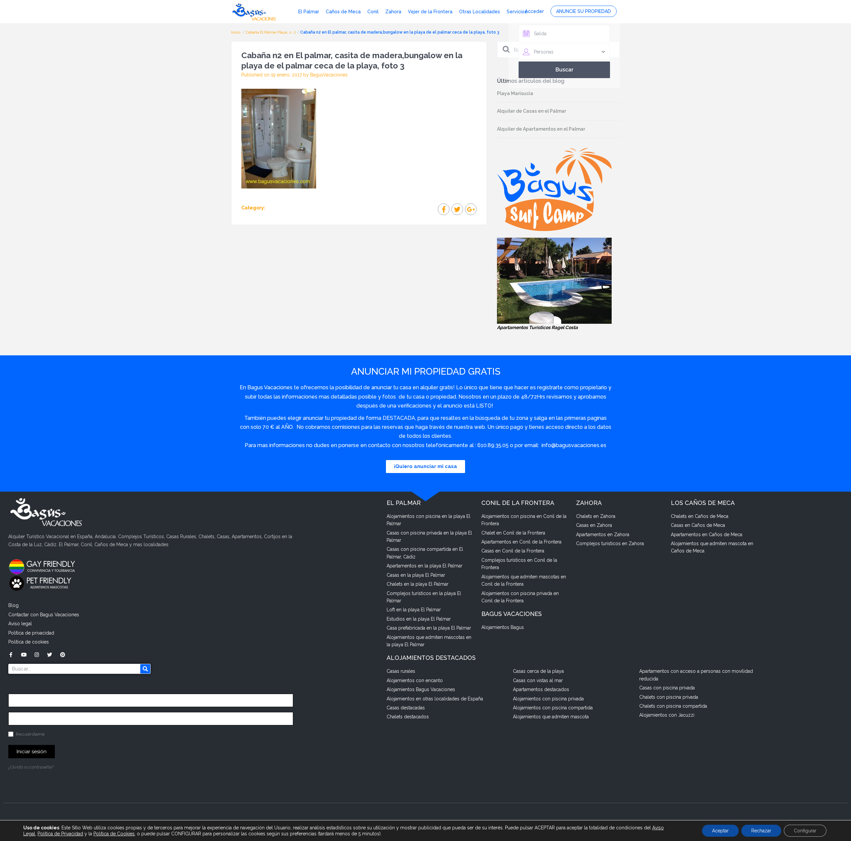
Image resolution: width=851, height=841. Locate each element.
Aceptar (720, 830)
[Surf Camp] (554, 189)
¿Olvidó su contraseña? (31, 767)
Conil (373, 11)
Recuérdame (30, 734)
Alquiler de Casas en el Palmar (531, 111)
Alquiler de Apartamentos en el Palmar (541, 129)
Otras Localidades (479, 11)
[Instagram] (36, 654)
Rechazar (761, 830)
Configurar (805, 830)
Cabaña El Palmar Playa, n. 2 (271, 32)
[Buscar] (145, 668)
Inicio (236, 32)
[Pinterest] (62, 654)
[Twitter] (49, 654)
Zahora (393, 11)
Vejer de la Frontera (430, 11)
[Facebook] (10, 654)
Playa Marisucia (515, 93)
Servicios (517, 11)
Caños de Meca (343, 11)
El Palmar (308, 11)
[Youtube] (23, 654)
